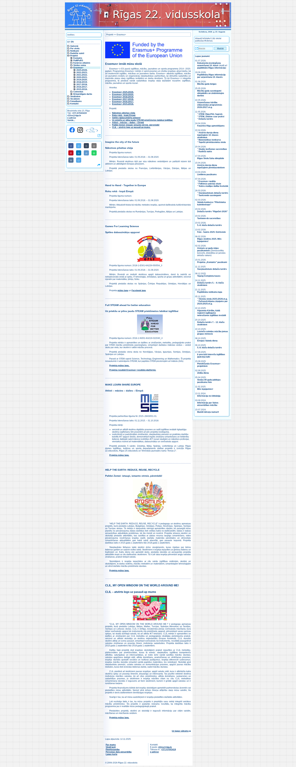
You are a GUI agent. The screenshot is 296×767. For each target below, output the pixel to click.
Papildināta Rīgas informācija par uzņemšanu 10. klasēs (211, 76)
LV (68, 42)
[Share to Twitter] (78, 145)
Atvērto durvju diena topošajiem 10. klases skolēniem (207, 135)
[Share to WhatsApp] (94, 152)
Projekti (74, 56)
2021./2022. (82, 75)
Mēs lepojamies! (205, 389)
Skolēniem (75, 96)
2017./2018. (82, 84)
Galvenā (74, 46)
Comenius (78, 91)
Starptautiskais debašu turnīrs (213, 193)
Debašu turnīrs (206, 119)
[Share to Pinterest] (70, 152)
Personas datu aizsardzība (119, 752)
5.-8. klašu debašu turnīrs (209, 225)
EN (72, 42)
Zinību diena (203, 373)
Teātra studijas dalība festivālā (213, 186)
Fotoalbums (76, 101)
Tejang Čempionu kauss (208, 276)
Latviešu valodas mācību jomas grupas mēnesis (212, 332)
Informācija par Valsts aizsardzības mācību (207, 404)
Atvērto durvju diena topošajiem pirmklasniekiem (211, 166)
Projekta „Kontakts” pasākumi (212, 262)
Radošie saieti (77, 53)
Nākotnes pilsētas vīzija (123, 113)
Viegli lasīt (111, 747)
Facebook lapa (139, 290)
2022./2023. (82, 72)
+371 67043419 (79, 113)
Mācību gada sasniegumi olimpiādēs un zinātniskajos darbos (210, 93)
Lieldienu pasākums (207, 174)
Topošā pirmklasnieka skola (212, 142)
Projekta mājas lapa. (119, 365)
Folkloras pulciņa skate (210, 184)
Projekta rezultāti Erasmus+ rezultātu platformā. (132, 370)
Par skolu (74, 48)
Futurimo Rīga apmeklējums (211, 126)
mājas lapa (123, 290)
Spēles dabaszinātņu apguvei (126, 118)
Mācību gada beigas (207, 84)
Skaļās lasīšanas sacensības (213, 149)
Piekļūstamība (113, 749)
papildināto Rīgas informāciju (211, 68)
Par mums (111, 745)
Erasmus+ (78, 68)
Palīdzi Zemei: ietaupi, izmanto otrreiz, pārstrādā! (135, 125)
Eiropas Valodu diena (207, 341)
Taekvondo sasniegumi (210, 195)
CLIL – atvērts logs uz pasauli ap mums (131, 127)
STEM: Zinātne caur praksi (211, 116)
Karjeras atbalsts (81, 63)
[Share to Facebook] (70, 145)
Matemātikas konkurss (210, 140)
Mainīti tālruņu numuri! (208, 412)
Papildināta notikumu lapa (209, 292)
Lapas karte (111, 754)
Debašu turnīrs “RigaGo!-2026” (212, 211)
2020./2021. (82, 77)
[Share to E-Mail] (94, 145)
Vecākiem (75, 99)
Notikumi (74, 51)
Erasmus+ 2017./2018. (123, 99)
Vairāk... (71, 120)
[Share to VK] (70, 160)
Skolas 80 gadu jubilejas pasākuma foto (209, 381)
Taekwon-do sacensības (209, 218)
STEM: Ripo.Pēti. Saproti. (211, 114)
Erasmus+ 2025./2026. (123, 92)
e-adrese (71, 118)
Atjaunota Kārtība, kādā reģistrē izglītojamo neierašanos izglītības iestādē (211, 313)
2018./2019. (82, 82)
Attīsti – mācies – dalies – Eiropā (128, 122)
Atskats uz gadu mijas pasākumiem (208, 249)
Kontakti (74, 103)
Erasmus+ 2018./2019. (123, 97)
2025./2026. (82, 70)
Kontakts (77, 58)
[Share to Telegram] (78, 160)
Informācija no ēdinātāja (208, 396)
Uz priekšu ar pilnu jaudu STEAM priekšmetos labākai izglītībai (142, 120)
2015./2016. (82, 89)
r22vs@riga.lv (74, 115)
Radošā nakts (205, 151)
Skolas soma (79, 65)
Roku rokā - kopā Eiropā (123, 115)
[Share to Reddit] (86, 152)
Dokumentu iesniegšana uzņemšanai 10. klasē (209, 64)
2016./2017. (82, 87)
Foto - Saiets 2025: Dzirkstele (211, 232)
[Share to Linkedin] (78, 152)
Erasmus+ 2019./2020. (123, 94)
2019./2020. (82, 79)
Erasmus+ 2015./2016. (123, 104)
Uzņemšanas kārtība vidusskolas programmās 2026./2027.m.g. (209, 104)
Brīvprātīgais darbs (82, 94)
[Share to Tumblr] (86, 145)
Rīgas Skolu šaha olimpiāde (210, 158)
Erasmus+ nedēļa (207, 181)
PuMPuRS (78, 60)
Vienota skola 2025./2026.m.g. (213, 299)
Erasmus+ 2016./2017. (123, 101)
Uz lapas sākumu (180, 731)
